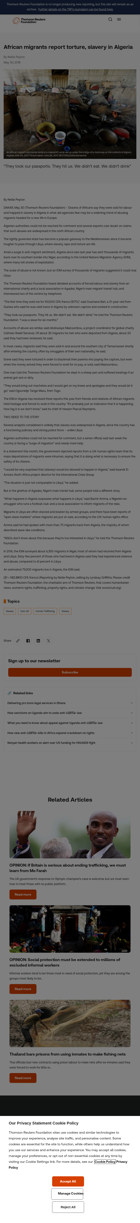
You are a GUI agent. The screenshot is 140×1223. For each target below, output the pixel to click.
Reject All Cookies (68, 1207)
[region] (70, 1169)
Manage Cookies (67, 1194)
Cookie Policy (105, 1162)
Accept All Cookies (68, 1181)
